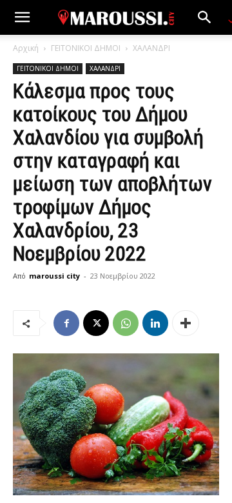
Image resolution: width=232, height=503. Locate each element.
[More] (185, 323)
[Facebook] (66, 323)
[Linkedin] (155, 323)
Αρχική (26, 48)
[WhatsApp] (126, 323)
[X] (96, 323)
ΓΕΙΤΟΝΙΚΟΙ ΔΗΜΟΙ (86, 48)
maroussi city (54, 276)
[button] (22, 17)
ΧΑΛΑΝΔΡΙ (151, 48)
